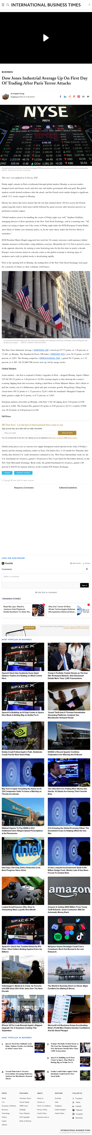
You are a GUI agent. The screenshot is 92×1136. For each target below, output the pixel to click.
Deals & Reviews (25, 1121)
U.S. (3, 1102)
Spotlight (23, 1110)
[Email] (83, 96)
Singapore (58, 1106)
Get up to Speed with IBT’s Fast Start (76, 627)
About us (40, 1098)
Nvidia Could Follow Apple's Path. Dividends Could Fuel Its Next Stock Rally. (64, 1073)
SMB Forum (24, 1106)
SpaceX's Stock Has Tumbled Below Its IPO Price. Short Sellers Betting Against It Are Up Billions (22, 949)
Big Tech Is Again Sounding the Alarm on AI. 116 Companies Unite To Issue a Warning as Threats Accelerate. (22, 791)
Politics (4, 1117)
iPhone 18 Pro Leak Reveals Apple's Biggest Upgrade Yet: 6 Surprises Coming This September (22, 1028)
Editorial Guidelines (68, 488)
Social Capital (24, 1102)
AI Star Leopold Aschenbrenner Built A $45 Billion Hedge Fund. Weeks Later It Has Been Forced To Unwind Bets (68, 870)
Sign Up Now (29, 628)
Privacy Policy (72, 438)
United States (59, 1113)
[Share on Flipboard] (74, 96)
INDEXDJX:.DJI (41, 350)
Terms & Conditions (44, 1106)
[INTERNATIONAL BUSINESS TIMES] (46, 5)
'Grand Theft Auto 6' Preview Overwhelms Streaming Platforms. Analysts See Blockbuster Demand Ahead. (66, 715)
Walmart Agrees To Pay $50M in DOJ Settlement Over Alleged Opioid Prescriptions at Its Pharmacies (22, 830)
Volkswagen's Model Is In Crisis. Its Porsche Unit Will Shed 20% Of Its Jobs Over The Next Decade (22, 988)
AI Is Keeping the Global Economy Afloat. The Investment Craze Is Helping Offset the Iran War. (68, 830)
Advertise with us (43, 1117)
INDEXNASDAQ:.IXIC (50, 358)
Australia (58, 1098)
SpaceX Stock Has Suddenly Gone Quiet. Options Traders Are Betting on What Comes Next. (22, 675)
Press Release (25, 1113)
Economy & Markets (9, 1106)
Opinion (4, 1125)
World (4, 1098)
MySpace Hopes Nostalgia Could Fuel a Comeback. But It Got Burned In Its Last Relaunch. (66, 949)
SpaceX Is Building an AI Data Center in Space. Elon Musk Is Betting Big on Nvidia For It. (63, 1060)
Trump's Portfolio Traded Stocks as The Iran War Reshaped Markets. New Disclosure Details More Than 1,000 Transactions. (68, 675)
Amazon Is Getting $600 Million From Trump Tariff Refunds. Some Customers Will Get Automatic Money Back (67, 909)
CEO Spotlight (24, 1117)
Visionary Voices (25, 1098)
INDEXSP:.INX (58, 354)
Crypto (4, 1121)
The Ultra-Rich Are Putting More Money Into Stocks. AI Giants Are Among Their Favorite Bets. (67, 791)
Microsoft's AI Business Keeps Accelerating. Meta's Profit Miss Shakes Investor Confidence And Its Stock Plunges (69, 1028)
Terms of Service (58, 438)
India (56, 1102)
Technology (6, 1113)
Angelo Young (18, 93)
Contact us (41, 1102)
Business (5, 1110)
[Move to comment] (88, 96)
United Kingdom (60, 1110)
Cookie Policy (42, 1113)
